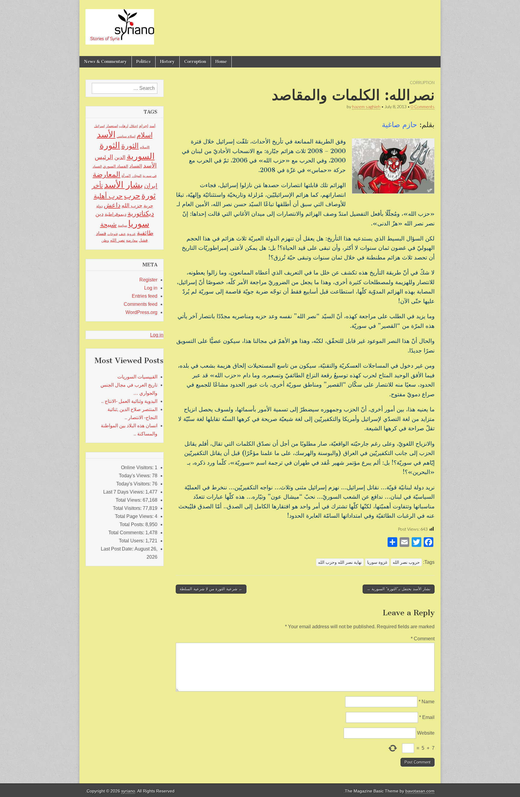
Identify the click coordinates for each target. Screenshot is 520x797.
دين (99, 214)
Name (427, 701)
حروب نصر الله (406, 562)
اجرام (143, 126)
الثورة (130, 146)
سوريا (138, 223)
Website (426, 733)
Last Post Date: (118, 548)
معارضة (132, 240)
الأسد (106, 134)
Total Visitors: (128, 508)
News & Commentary (105, 61)
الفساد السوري (115, 166)
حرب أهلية (108, 196)
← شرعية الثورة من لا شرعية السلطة (211, 589)
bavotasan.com (420, 791)
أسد (152, 126)
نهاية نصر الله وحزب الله (340, 562)
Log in (150, 287)
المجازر (136, 175)
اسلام (145, 135)
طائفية (145, 233)
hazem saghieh (366, 106)
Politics (143, 61)
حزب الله (132, 205)
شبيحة (108, 224)
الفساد (135, 165)
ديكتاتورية (141, 213)
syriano (128, 791)
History (167, 61)
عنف (122, 234)
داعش (112, 205)
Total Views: (129, 500)
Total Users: (132, 540)
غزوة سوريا (377, 562)
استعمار (112, 126)
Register (148, 279)
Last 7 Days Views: (124, 491)
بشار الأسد (123, 185)
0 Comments (423, 106)
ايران (150, 185)
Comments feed (140, 304)
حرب (132, 195)
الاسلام (145, 147)
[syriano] (119, 23)
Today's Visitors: (134, 483)
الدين (119, 157)
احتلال (133, 126)
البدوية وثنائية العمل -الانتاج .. (129, 401)
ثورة (148, 195)
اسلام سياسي (126, 136)
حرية (148, 205)
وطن (105, 240)
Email (427, 717)
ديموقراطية (115, 214)
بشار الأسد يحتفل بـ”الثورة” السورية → (399, 589)
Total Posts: (132, 524)
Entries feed (144, 296)
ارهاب (123, 126)
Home (221, 61)
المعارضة (106, 174)
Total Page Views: (135, 516)
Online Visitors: (138, 467)
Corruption (195, 61)
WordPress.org (141, 312)
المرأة (126, 176)
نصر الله (117, 240)
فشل (143, 240)
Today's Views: (135, 475)
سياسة (122, 225)
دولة (99, 206)
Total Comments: (126, 532)
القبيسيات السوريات (137, 376)
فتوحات (112, 234)
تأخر (97, 185)
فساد (101, 233)
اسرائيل (99, 126)
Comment (423, 638)
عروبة (131, 234)
